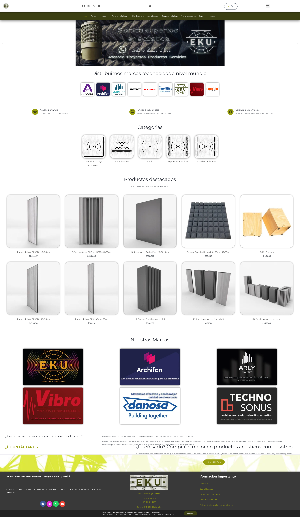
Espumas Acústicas (170, 16)
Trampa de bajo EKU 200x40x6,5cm (91, 319)
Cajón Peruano (267, 252)
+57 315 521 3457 (149, 502)
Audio (104, 16)
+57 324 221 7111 (149, 499)
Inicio (85, 16)
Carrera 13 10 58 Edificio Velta (149, 507)
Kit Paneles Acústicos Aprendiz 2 (150, 319)
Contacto (204, 483)
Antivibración (153, 16)
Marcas (212, 16)
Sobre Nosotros (206, 489)
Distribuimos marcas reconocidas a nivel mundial (150, 73)
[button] (268, 6)
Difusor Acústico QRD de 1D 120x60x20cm (91, 252)
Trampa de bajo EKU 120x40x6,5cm (33, 252)
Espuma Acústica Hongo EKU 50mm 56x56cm (208, 252)
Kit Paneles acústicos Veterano (266, 319)
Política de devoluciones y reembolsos (216, 505)
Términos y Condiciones (210, 494)
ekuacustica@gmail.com (149, 494)
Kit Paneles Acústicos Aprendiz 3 (208, 319)
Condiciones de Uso (208, 500)
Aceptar (190, 513)
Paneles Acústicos (119, 16)
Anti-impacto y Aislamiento (192, 16)
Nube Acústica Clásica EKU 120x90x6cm (150, 252)
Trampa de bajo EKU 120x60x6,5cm (33, 319)
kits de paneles (138, 16)
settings (170, 514)
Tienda (93, 16)
